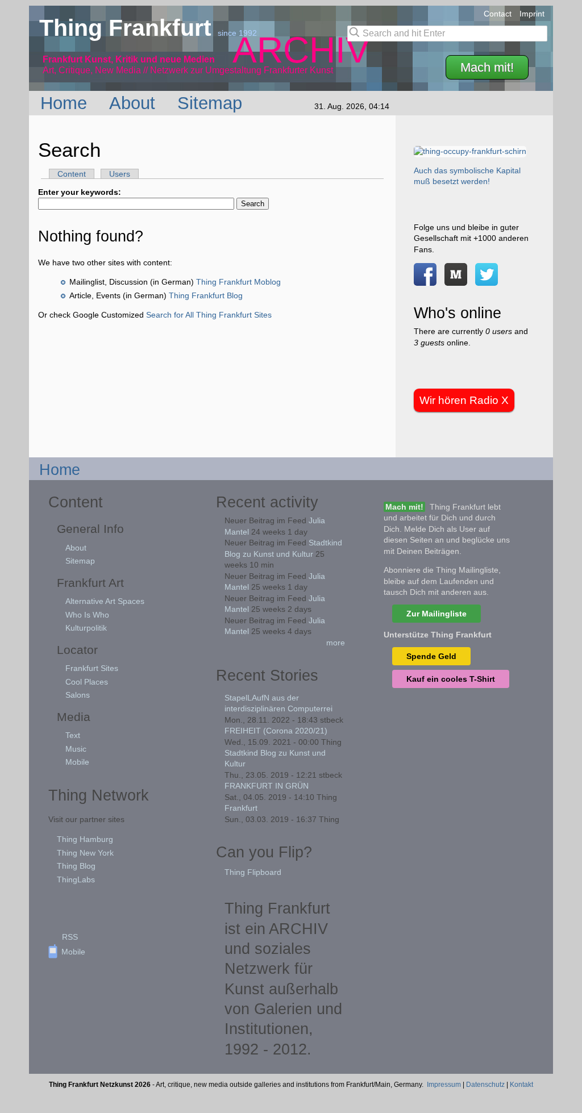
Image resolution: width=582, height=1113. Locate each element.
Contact (498, 13)
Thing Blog (76, 865)
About (134, 102)
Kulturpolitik (86, 627)
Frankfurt (241, 807)
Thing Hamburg (85, 839)
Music (75, 748)
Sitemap (212, 102)
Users (119, 173)
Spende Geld (431, 656)
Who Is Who (87, 614)
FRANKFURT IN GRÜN (267, 785)
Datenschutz (485, 1085)
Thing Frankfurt (128, 28)
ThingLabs (76, 879)
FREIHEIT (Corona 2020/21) (276, 730)
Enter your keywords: (79, 192)
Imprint (531, 13)
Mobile (77, 761)
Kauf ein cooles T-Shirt (450, 678)
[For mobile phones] (455, 279)
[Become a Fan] (425, 279)
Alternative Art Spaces (104, 601)
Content (71, 173)
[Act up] (470, 151)
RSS (70, 936)
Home (66, 102)
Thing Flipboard (253, 872)
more (335, 642)
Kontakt (521, 1085)
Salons (77, 694)
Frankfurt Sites (91, 668)
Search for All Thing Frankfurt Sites (209, 314)
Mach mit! (487, 67)
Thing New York (85, 852)
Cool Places (86, 681)
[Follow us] (486, 279)
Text (72, 735)
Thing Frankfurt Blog (206, 295)
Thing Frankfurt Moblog (238, 281)
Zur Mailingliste (436, 613)
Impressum (444, 1085)
